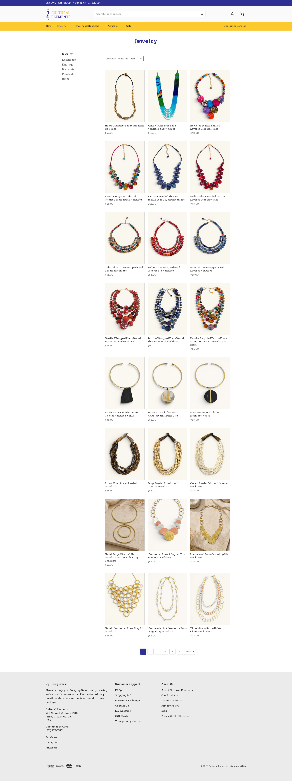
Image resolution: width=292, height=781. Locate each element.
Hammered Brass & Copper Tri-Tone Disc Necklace (166, 556)
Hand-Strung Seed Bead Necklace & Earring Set (162, 127)
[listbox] (130, 58)
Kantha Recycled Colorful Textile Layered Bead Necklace (123, 198)
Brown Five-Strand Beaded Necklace (121, 485)
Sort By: (111, 58)
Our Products (169, 695)
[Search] (202, 14)
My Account (123, 710)
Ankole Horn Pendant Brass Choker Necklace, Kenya (121, 414)
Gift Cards (121, 716)
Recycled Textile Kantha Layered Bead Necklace (205, 127)
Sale (128, 25)
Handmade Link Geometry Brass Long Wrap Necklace (167, 630)
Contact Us (122, 705)
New (48, 25)
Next (189, 651)
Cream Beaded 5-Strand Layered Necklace (209, 485)
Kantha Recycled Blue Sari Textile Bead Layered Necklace (166, 198)
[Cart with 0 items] (242, 14)
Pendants (68, 74)
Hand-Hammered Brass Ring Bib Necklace (124, 630)
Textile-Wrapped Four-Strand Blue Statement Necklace (166, 340)
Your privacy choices (128, 721)
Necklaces (69, 59)
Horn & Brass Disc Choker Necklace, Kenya (205, 414)
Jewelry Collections (87, 25)
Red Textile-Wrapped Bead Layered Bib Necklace (164, 269)
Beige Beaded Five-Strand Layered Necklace (163, 485)
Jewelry (61, 25)
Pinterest (51, 747)
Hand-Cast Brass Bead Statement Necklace (124, 127)
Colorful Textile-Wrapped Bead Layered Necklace (124, 269)
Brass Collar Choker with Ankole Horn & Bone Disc (163, 414)
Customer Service (235, 25)
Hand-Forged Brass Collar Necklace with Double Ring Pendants (121, 557)
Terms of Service (171, 700)
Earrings (67, 64)
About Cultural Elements (177, 690)
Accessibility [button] (238, 766)
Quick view (124, 96)
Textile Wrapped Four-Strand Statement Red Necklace (123, 340)
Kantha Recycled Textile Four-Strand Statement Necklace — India (208, 341)
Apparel (113, 25)
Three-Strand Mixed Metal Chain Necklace (206, 630)
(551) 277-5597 (54, 730)
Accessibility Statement (176, 716)
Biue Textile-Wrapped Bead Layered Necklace (207, 269)
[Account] (232, 14)
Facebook (51, 737)
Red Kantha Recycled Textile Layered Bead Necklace (207, 198)
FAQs (118, 690)
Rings (66, 78)
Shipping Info (123, 695)
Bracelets (68, 69)
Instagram (52, 742)
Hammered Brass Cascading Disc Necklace (209, 556)
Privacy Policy (170, 705)
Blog (164, 710)
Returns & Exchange (127, 700)
